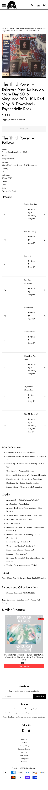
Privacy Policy (24, 746)
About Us (24, 739)
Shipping (5, 120)
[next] (40, 638)
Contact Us (24, 755)
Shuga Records (30, 768)
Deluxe (9, 600)
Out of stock (21, 600)
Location (24, 743)
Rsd (38, 600)
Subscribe (39, 696)
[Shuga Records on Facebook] (23, 731)
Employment (24, 759)
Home (4, 28)
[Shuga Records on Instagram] (29, 731)
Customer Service (24, 749)
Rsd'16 (4, 603)
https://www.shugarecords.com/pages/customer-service (24, 713)
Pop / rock (32, 600)
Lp (14, 600)
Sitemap (24, 762)
